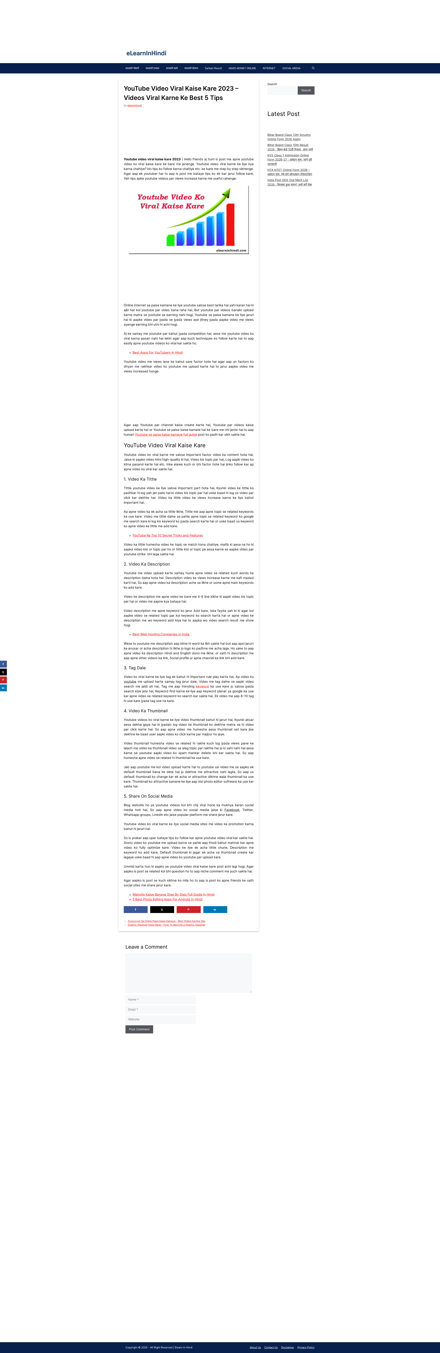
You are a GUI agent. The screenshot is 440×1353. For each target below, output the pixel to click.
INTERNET (269, 68)
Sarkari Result (213, 68)
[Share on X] (162, 909)
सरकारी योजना (191, 68)
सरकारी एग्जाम (152, 68)
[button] (313, 68)
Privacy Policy (306, 1347)
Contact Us (271, 1347)
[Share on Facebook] (136, 909)
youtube (130, 682)
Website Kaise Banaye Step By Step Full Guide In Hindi (173, 894)
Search (272, 84)
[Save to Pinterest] (189, 909)
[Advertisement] (154, 1193)
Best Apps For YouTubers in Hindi (158, 353)
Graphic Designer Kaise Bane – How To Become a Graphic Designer (166, 924)
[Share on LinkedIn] (215, 909)
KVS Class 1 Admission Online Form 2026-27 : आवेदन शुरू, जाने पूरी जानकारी (289, 160)
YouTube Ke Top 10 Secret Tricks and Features (168, 535)
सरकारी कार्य (172, 68)
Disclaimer (287, 1347)
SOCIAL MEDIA (291, 68)
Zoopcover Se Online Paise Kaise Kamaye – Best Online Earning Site (166, 921)
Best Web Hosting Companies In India (161, 634)
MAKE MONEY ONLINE (242, 68)
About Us (255, 1347)
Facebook (231, 810)
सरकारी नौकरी (132, 68)
